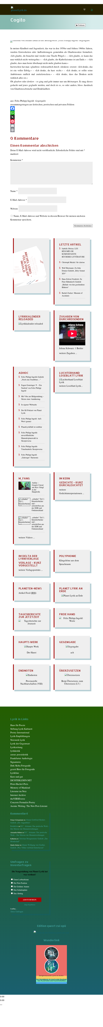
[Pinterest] (51, 121)
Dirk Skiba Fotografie (20, 765)
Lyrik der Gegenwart (20, 743)
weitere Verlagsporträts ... (31, 569)
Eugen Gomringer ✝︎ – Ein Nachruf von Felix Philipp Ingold (31, 388)
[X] (51, 117)
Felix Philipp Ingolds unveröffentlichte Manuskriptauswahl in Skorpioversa (29, 436)
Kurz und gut (16, 776)
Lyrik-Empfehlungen (20, 736)
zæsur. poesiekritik (19, 754)
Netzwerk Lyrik (17, 739)
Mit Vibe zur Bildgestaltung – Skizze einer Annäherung (32, 397)
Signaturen (15, 761)
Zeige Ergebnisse (29, 904)
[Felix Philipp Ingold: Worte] (72, 620)
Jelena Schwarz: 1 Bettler (71, 348)
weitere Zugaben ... (68, 353)
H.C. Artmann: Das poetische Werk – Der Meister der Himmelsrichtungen (29, 827)
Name (14, 191)
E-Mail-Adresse (18, 199)
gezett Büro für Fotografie (22, 769)
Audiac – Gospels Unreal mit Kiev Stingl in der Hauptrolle (38, 487)
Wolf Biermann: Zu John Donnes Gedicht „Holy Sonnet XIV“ (73, 271)
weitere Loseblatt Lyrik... (71, 385)
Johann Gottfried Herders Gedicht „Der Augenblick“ (27, 821)
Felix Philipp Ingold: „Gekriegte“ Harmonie (29, 456)
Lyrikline (14, 772)
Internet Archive (18, 795)
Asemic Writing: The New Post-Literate (28, 806)
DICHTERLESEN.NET (21, 780)
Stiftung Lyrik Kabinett (21, 728)
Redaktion (14, 826)
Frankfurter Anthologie (21, 758)
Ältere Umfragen (16, 911)
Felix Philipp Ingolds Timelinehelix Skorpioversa (31, 447)
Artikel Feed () (27, 592)
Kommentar (16, 160)
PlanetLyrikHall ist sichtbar (31, 427)
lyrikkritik (15, 750)
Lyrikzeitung (16, 747)
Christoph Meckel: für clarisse (73, 262)
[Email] (51, 126)
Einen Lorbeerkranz (21, 879)
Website (14, 208)
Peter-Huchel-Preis (19, 783)
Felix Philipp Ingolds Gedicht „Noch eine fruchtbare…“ (32, 378)
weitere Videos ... (27, 537)
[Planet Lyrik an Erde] (72, 595)
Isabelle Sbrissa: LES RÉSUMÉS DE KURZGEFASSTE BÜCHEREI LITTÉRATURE (73, 252)
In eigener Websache (29, 404)
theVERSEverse (17, 798)
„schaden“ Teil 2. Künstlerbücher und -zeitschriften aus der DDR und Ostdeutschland (38, 505)
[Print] (51, 130)
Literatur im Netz (18, 791)
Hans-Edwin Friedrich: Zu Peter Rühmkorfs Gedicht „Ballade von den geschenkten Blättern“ (73, 283)
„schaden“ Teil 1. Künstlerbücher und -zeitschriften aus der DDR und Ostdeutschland (38, 523)
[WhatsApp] (51, 113)
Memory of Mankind (20, 787)
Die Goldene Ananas (21, 886)
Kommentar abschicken (83, 225)
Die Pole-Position (20, 883)
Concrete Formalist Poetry (22, 802)
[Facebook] (51, 108)
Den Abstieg (18, 893)
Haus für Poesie (17, 725)
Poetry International (19, 732)
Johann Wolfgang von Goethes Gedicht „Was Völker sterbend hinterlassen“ (27, 846)
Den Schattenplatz (20, 890)
